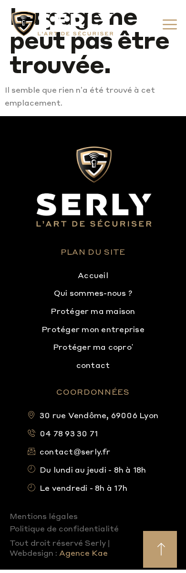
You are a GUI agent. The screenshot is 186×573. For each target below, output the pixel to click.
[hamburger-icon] (165, 24)
